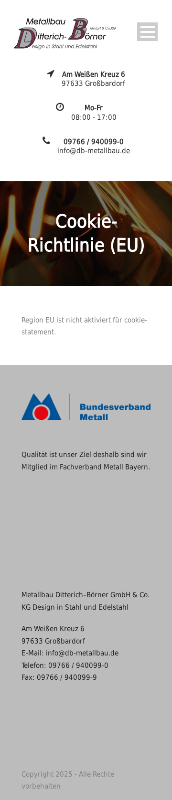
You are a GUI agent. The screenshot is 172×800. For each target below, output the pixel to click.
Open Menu (147, 31)
